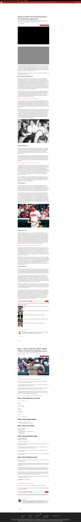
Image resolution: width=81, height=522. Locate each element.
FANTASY (35, 2)
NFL (18, 2)
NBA (24, 2)
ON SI (1, 0)
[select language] (77, 2)
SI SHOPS (21, 0)
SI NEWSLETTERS (9, 0)
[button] (40, 2)
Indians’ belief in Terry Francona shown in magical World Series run (28, 98)
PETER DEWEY (24, 499)
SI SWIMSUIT (4, 0)
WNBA (32, 2)
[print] (23, 336)
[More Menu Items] (58, 2)
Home (18, 340)
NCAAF (29, 2)
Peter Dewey (19, 354)
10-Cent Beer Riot (32, 233)
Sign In (79, 2)
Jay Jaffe (19, 23)
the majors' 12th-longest (42, 66)
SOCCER (21, 2)
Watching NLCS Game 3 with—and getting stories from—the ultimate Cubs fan (29, 245)
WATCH (53, 2)
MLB (26, 2)
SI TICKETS (14, 0)
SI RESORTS (17, 0)
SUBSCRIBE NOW (25, 0)
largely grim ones (28, 232)
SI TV (56, 2)
